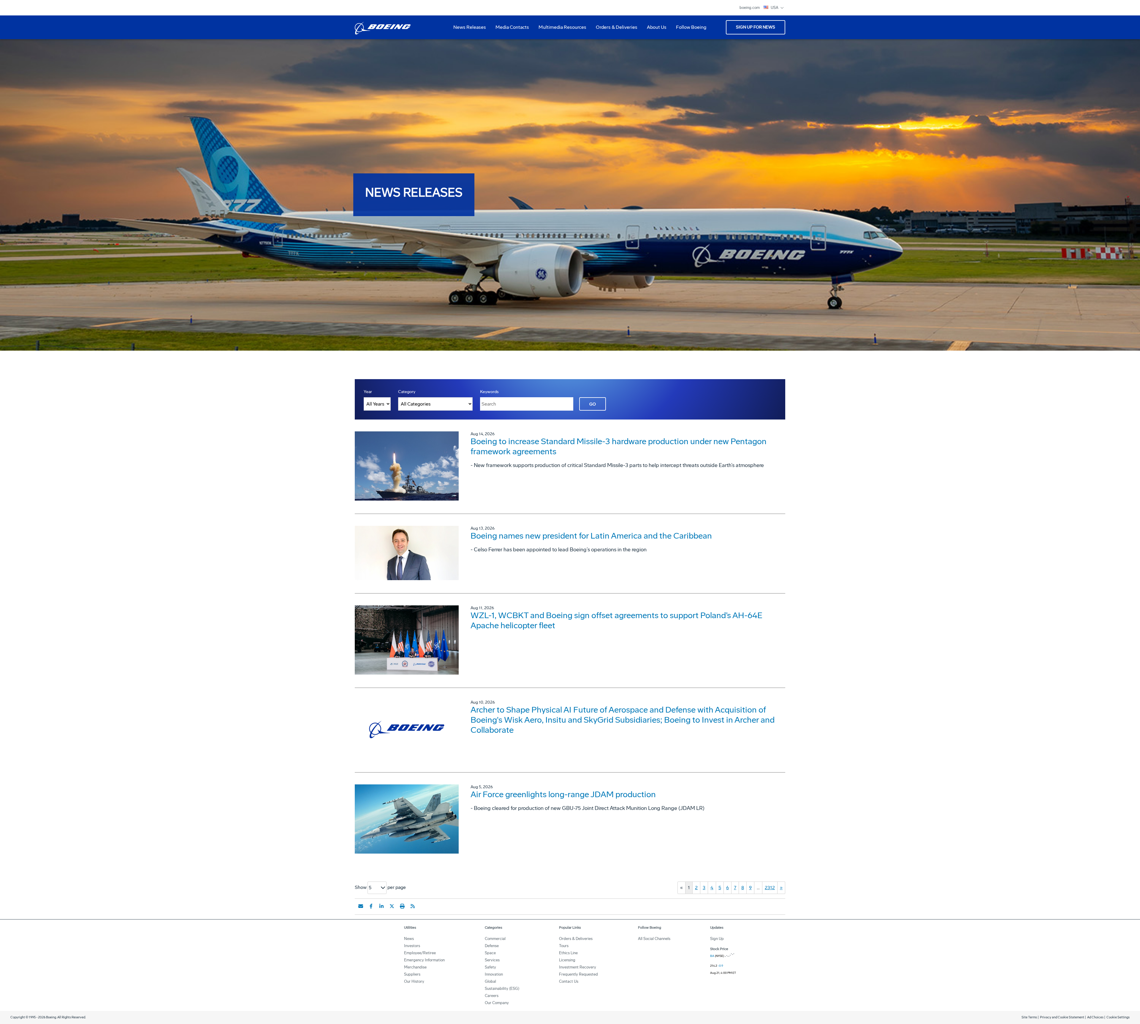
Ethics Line (568, 953)
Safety (490, 967)
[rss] (412, 906)
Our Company (497, 1003)
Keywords (489, 391)
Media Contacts (512, 27)
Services (492, 960)
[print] (402, 906)
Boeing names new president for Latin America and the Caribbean (591, 536)
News (409, 938)
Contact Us (568, 981)
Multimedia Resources (560, 29)
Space (490, 953)
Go (592, 404)
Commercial (495, 938)
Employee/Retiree (420, 953)
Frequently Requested (578, 974)
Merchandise (415, 967)
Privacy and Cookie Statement (1062, 1017)
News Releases (469, 27)
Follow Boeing (691, 27)
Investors (412, 946)
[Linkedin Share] (381, 906)
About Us (654, 29)
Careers (491, 995)
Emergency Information (424, 960)
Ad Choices (1095, 1017)
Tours (564, 946)
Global (490, 981)
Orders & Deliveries (614, 29)
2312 (770, 887)
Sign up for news (755, 27)
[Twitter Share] (391, 906)
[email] (360, 906)
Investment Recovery (577, 967)
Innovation (494, 974)
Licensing (567, 960)
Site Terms (1029, 1017)
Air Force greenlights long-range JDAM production (563, 794)
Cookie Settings (1118, 1017)
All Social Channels (654, 938)
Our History (414, 981)
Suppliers (412, 974)
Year (368, 391)
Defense (492, 946)
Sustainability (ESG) (502, 988)
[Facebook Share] (371, 906)
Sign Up (717, 938)
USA (775, 7)
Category (406, 391)
